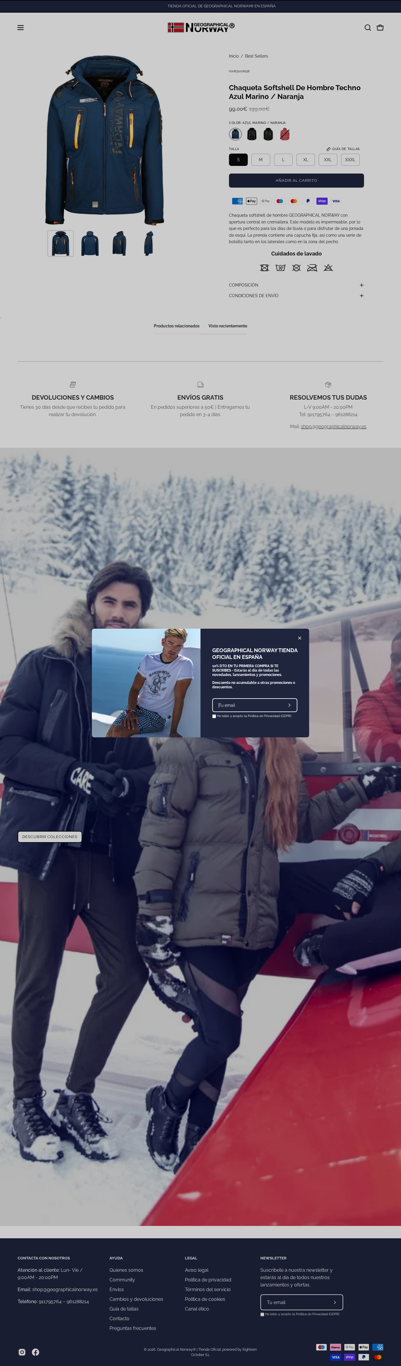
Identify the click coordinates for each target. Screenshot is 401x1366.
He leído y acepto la (253, 716)
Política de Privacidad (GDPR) (269, 716)
